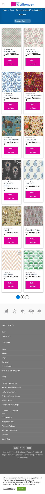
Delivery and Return (9, 383)
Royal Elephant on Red (33, 96)
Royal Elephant (31, 140)
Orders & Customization (11, 396)
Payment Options (8, 426)
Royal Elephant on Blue (11, 140)
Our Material (7, 417)
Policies (5, 435)
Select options (11, 62)
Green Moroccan (31, 274)
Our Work (5, 362)
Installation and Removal (11, 387)
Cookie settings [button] (9, 489)
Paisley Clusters (31, 184)
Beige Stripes (8, 274)
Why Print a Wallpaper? (11, 370)
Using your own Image (10, 405)
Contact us (6, 439)
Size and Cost (7, 400)
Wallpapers (6, 336)
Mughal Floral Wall (10, 51)
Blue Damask (8, 96)
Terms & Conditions (25, 455)
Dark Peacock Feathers (8, 185)
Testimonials (6, 366)
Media (4, 353)
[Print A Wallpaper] (22, 4)
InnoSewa (24, 457)
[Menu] (3, 4)
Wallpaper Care (8, 422)
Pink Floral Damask (32, 51)
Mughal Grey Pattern (33, 230)
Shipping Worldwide (9, 430)
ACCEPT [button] (21, 489)
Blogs (4, 358)
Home (5, 10)
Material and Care (9, 392)
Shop (12, 10)
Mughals (6, 230)
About (4, 349)
